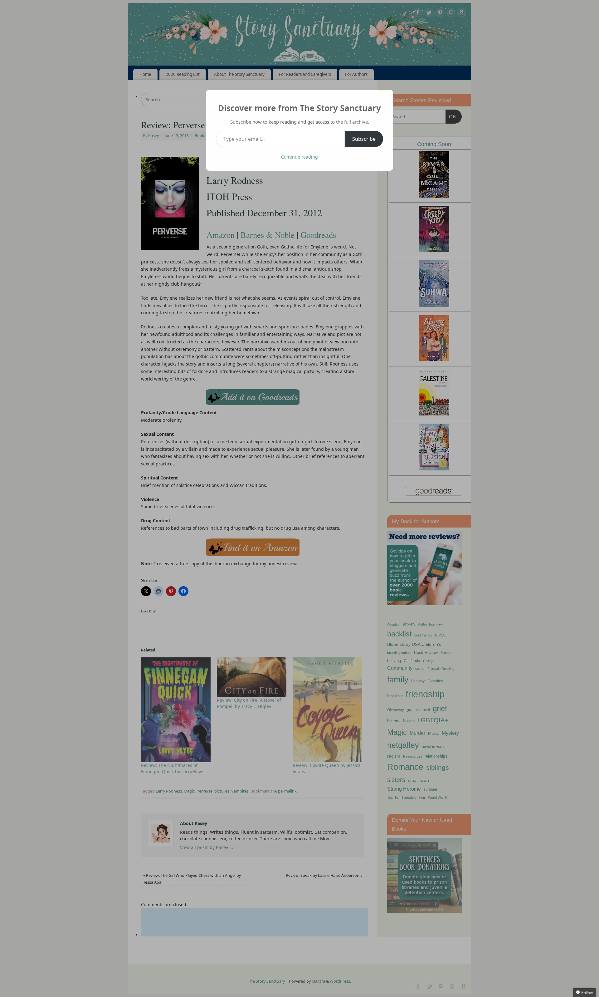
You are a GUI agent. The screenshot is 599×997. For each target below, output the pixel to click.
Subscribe (364, 138)
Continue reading (299, 157)
